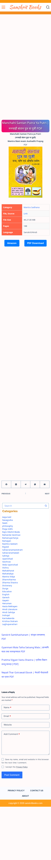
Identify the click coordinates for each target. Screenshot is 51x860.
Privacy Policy (22, 767)
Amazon (12, 243)
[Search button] (46, 506)
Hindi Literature (9, 609)
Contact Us (36, 790)
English (5, 594)
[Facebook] (6, 484)
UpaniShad (7, 558)
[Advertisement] (25, 40)
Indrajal (6, 615)
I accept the (16, 767)
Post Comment (12, 775)
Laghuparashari (9, 624)
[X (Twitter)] (16, 484)
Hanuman (7, 603)
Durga (5, 588)
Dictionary (7, 585)
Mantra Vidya (8, 576)
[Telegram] (25, 484)
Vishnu (5, 567)
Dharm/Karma (9, 579)
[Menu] (3, 7)
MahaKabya (7, 573)
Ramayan (6, 541)
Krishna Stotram (10, 621)
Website (8, 724)
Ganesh (5, 597)
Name (7, 707)
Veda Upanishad (10, 564)
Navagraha (7, 520)
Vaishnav (6, 561)
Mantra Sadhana (32, 207)
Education (7, 591)
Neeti (4, 523)
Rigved (5, 546)
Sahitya (5, 555)
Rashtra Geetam (10, 543)
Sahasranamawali (10, 552)
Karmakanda (8, 618)
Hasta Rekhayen (9, 606)
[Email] (44, 484)
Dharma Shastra (10, 582)
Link (25, 213)
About (25, 796)
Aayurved (6, 517)
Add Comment (12, 734)
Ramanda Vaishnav (11, 535)
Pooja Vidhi (7, 529)
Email (7, 716)
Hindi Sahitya (8, 612)
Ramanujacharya (10, 538)
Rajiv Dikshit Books (11, 532)
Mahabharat (8, 570)
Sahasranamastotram (12, 549)
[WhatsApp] (35, 484)
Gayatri (5, 600)
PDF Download (35, 243)
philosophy (7, 526)
